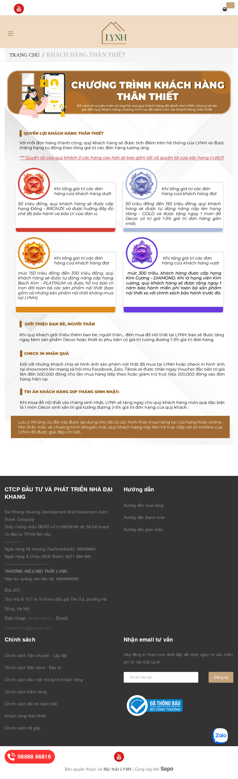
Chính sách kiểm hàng (25, 691)
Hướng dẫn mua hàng (144, 505)
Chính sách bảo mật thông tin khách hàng (44, 679)
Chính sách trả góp (22, 728)
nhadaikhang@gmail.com (28, 628)
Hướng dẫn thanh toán (144, 517)
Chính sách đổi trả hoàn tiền (31, 704)
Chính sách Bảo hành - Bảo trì (33, 667)
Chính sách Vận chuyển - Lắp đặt (36, 655)
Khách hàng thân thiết (25, 716)
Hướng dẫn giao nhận (143, 529)
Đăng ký (221, 677)
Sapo (167, 768)
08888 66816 (40, 618)
